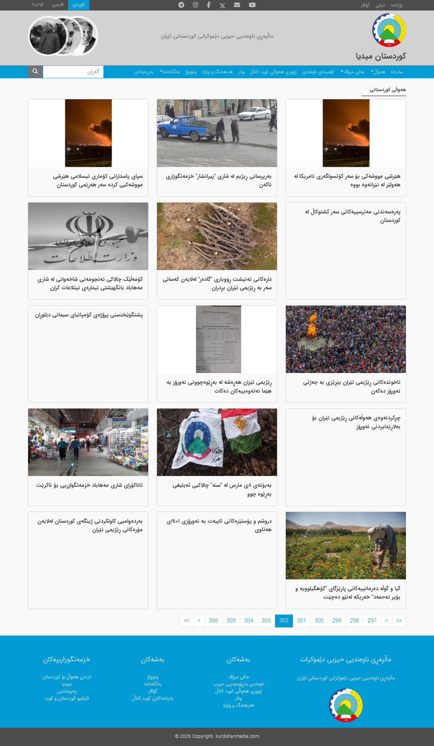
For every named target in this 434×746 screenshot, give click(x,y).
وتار (241, 72)
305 (231, 621)
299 (336, 621)
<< (399, 621)
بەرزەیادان (143, 72)
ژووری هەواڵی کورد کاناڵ (273, 72)
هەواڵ (380, 72)
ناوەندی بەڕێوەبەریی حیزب (238, 684)
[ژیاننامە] (48, 36)
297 (372, 621)
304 (248, 621)
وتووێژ (190, 72)
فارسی (58, 4)
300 (319, 621)
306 (213, 621)
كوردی (79, 4)
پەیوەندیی (67, 691)
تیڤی (380, 5)
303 (266, 621)
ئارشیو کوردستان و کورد (67, 698)
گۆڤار (365, 5)
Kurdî (37, 5)
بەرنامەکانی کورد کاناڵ (152, 698)
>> (186, 621)
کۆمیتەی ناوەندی (318, 72)
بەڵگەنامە (171, 72)
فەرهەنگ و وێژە (217, 72)
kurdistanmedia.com (237, 736)
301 (301, 621)
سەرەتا (397, 72)
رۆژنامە (397, 5)
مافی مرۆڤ (353, 72)
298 (354, 621)
